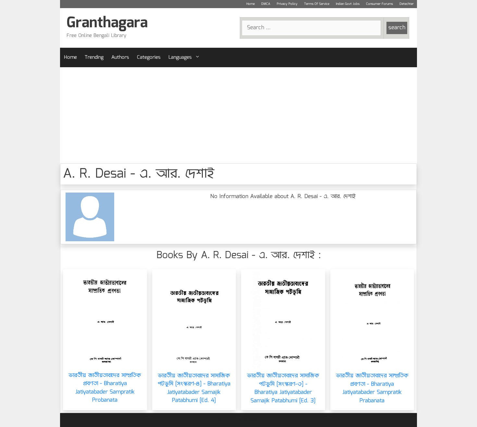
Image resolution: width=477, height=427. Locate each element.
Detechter (406, 3)
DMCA (265, 3)
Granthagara (107, 23)
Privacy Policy (287, 3)
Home (250, 3)
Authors (120, 57)
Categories (149, 57)
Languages (180, 57)
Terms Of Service (316, 3)
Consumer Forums (379, 3)
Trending (94, 57)
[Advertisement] (238, 115)
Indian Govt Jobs (348, 3)
